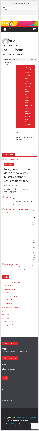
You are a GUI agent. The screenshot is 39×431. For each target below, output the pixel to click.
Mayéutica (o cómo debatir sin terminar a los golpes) (22, 200)
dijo (30, 68)
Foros (4, 311)
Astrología (8, 303)
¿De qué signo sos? (26, 266)
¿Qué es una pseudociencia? (12, 282)
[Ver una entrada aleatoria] (34, 29)
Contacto (5, 318)
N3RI (4, 364)
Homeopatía (8, 300)
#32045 (33, 60)
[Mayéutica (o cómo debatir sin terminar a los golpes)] (6, 201)
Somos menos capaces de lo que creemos (33, 228)
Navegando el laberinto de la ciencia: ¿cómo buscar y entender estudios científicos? (18, 174)
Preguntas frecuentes (12, 325)
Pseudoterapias (10, 289)
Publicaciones (9, 164)
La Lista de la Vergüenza (11, 308)
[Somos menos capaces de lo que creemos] (16, 235)
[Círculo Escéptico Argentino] (4, 29)
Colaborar (5, 315)
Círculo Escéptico (8, 369)
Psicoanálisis (9, 285)
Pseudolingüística (10, 296)
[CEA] (4, 349)
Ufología (7, 293)
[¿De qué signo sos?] (10, 267)
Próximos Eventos (10, 321)
